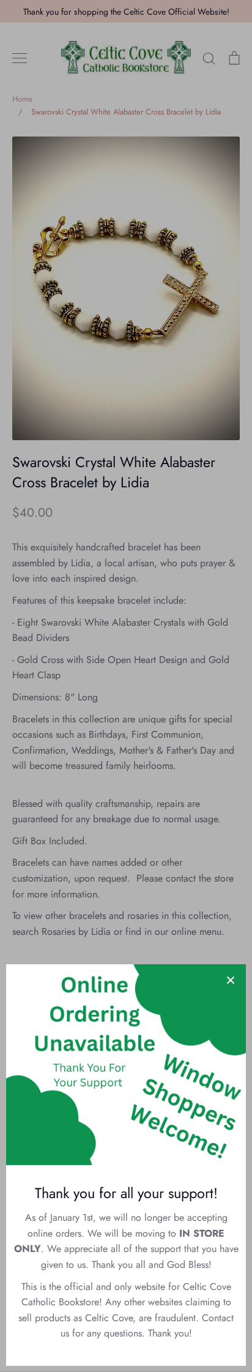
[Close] (230, 979)
